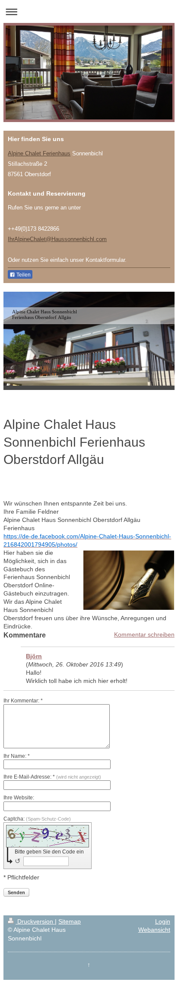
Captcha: (37, 819)
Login (162, 921)
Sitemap (69, 921)
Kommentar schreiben (144, 634)
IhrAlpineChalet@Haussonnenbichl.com (57, 239)
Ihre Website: (18, 798)
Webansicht (154, 929)
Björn (34, 656)
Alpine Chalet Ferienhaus (39, 153)
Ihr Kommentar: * (23, 701)
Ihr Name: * (16, 756)
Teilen (23, 275)
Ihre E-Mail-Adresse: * (52, 777)
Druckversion (35, 921)
